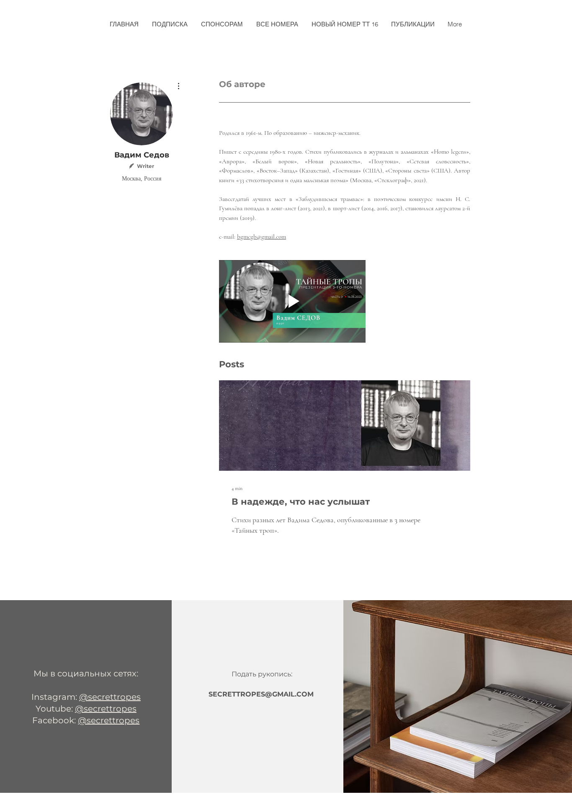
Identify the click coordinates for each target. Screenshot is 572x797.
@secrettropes (110, 697)
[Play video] (292, 301)
